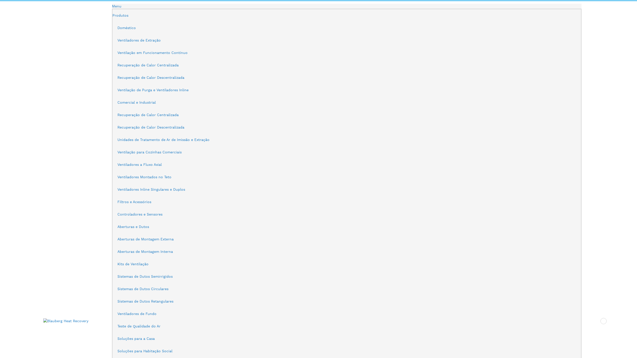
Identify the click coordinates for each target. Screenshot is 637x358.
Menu (116, 6)
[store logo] (68, 320)
